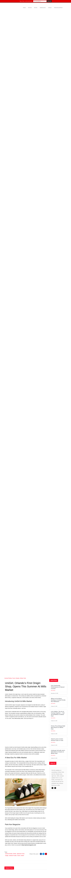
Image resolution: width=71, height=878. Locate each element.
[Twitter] (55, 788)
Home (24, 7)
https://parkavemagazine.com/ (29, 845)
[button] (41, 854)
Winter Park (23, 678)
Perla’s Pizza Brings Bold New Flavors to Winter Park (58, 727)
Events (35, 7)
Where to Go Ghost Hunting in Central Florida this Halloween (58, 700)
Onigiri (6, 855)
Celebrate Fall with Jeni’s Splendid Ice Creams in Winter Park (58, 752)
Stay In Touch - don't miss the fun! (26, 1)
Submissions (43, 7)
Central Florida (8, 678)
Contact (50, 7)
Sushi (18, 855)
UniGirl (22, 855)
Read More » (53, 690)
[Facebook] (52, 788)
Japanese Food (20, 853)
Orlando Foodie (13, 855)
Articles (30, 7)
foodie (14, 853)
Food (13, 678)
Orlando (17, 678)
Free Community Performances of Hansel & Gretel (57, 687)
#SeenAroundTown (58, 7)
